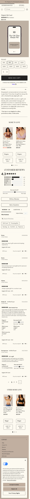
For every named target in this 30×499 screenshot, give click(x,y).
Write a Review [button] (14, 199)
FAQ (3, 442)
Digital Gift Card (6, 247)
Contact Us (4, 445)
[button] (2, 9)
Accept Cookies (14, 484)
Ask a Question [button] (14, 205)
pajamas (20, 227)
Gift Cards (4, 456)
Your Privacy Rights (14, 493)
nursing (5, 227)
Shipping (4, 449)
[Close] (25, 460)
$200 (10, 66)
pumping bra (14, 223)
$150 (4, 66)
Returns (4, 447)
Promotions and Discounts (7, 451)
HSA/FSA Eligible (6, 453)
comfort (12, 227)
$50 (10, 62)
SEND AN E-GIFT (14, 78)
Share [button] (5, 251)
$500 (24, 66)
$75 (16, 62)
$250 (17, 66)
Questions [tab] (17, 209)
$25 (4, 62)
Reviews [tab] (4, 209)
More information (11, 480)
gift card (5, 223)
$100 (22, 62)
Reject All (14, 489)
